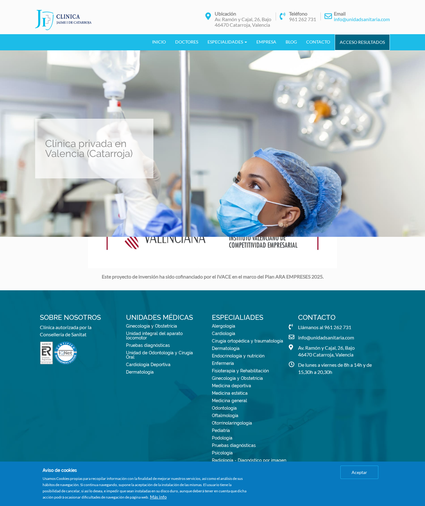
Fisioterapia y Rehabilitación (240, 370)
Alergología (223, 326)
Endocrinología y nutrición (238, 355)
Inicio (159, 41)
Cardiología (223, 333)
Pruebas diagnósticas (148, 345)
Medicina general (229, 400)
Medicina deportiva (231, 385)
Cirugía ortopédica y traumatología (247, 340)
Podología (222, 437)
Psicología (222, 452)
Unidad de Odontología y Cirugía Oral (159, 355)
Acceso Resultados (362, 42)
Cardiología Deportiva (148, 364)
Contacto (318, 41)
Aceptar (359, 472)
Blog (291, 41)
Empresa (266, 41)
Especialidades (226, 41)
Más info (158, 496)
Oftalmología (225, 415)
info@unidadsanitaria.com (362, 19)
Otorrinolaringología (232, 423)
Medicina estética (230, 393)
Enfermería (223, 363)
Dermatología (140, 372)
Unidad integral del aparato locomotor (154, 335)
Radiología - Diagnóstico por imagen (249, 460)
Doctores (186, 41)
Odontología (224, 408)
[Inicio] (65, 20)
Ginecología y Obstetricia (151, 326)
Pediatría (221, 430)
